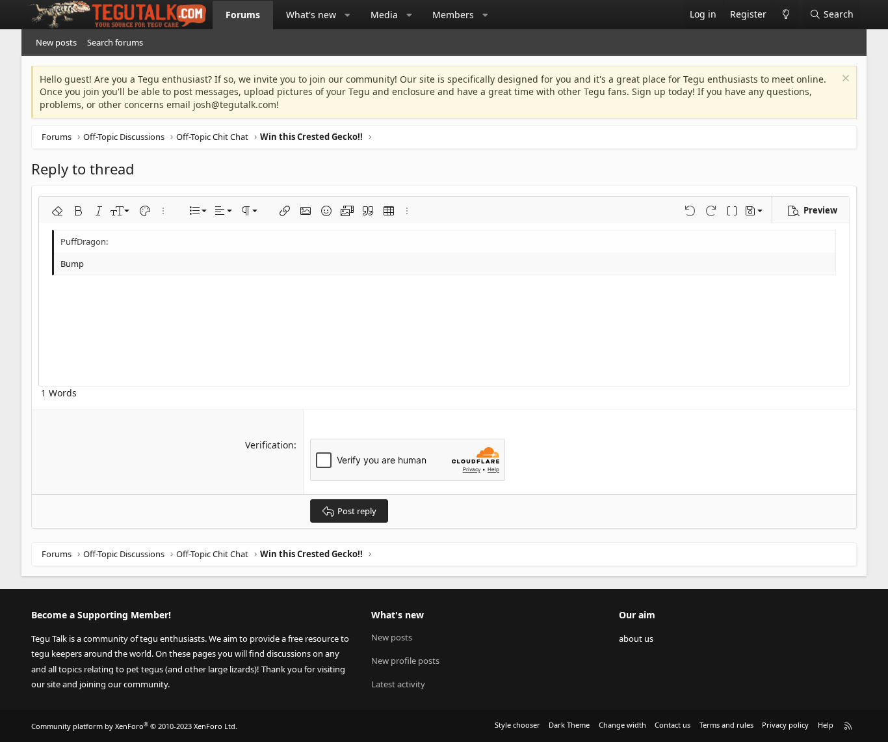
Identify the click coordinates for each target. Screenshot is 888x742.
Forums (243, 14)
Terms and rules (726, 725)
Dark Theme (569, 725)
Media (384, 14)
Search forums (115, 42)
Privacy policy (785, 725)
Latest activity (398, 684)
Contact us (672, 725)
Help (825, 725)
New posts (56, 42)
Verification (269, 445)
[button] (348, 15)
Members (453, 14)
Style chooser (517, 725)
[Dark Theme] (785, 14)
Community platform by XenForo (134, 726)
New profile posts (405, 660)
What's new (311, 14)
